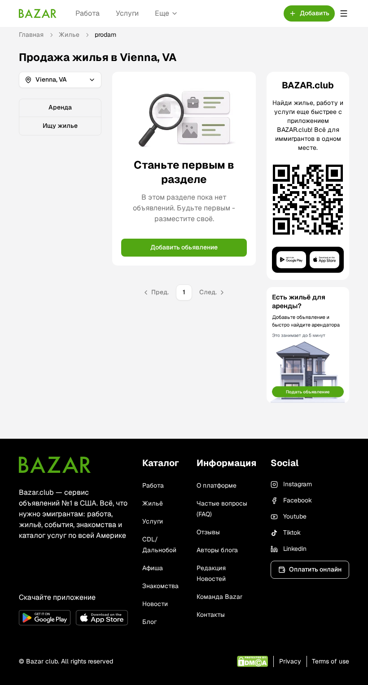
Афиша (152, 568)
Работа (87, 13)
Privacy (290, 661)
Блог (149, 622)
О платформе (217, 485)
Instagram (297, 484)
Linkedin (295, 549)
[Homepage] (38, 13)
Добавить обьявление (184, 247)
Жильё (152, 503)
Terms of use (330, 661)
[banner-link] (308, 345)
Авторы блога (217, 550)
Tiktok (292, 532)
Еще (162, 13)
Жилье (69, 35)
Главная (31, 35)
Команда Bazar (219, 597)
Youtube (295, 516)
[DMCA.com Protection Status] (252, 661)
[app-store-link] (101, 617)
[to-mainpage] (55, 465)
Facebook (297, 500)
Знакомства (160, 586)
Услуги (127, 13)
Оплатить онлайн (315, 569)
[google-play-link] (44, 617)
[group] (60, 117)
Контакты (211, 615)
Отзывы (208, 532)
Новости (155, 604)
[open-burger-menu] (343, 13)
